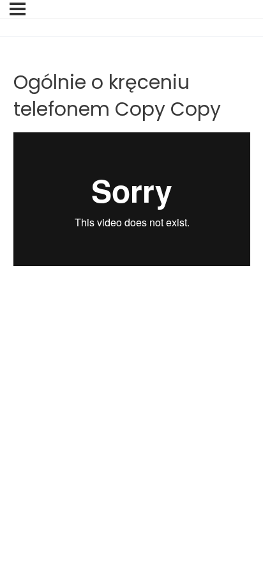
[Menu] (17, 9)
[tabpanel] (131, 231)
